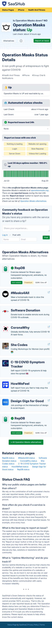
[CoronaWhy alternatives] (5, 329)
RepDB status (8, 458)
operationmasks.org (40, 190)
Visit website (16, 282)
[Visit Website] (49, 292)
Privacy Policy (33, 625)
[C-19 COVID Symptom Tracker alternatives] (5, 363)
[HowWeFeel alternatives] (5, 385)
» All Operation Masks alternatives (26, 442)
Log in (5, 235)
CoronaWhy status (28, 461)
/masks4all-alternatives (12, 290)
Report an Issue (42, 40)
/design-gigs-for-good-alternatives (18, 398)
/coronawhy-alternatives (13, 325)
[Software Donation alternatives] (5, 311)
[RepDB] (5, 269)
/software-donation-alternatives (16, 307)
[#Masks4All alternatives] (5, 294)
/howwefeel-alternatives (13, 381)
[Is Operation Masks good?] (21, 41)
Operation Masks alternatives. (33, 201)
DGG (5, 402)
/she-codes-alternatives (13, 342)
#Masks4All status (26, 458)
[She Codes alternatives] (5, 346)
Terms (42, 625)
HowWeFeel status (20, 466)
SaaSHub (22, 625)
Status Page (12, 625)
